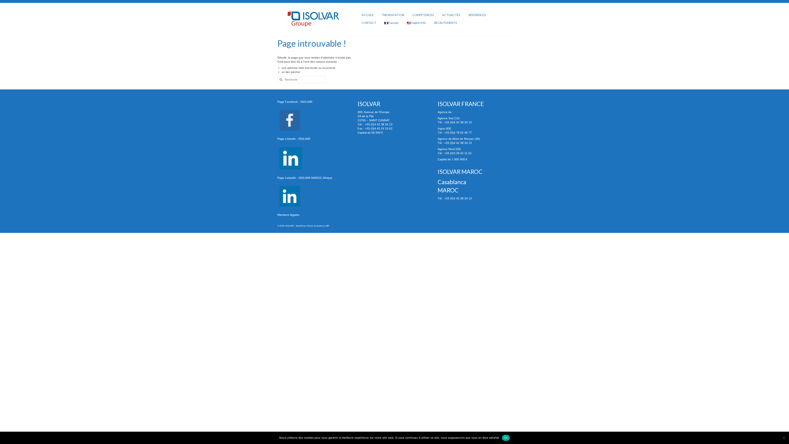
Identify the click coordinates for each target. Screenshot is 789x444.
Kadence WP (323, 226)
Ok (506, 437)
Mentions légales (288, 214)
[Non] (784, 438)
